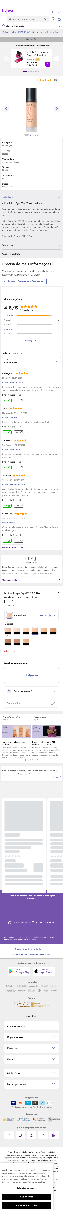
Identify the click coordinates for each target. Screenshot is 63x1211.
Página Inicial (8, 32)
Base (57, 32)
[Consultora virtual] (53, 19)
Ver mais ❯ (57, 777)
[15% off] (8, 630)
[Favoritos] (59, 12)
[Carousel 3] (30, 760)
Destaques (12, 1048)
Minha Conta (13, 1073)
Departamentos (15, 1037)
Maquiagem (39, 32)
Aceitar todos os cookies (26, 1205)
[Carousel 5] (35, 760)
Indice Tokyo (24, 32)
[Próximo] (56, 58)
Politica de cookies (36, 1181)
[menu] (4, 19)
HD (3, 178)
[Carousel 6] (37, 760)
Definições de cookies (27, 1188)
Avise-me (31, 675)
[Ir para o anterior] (6, 109)
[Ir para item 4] (33, 71)
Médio (5, 153)
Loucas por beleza (16, 1084)
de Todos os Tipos (10, 161)
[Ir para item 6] (38, 71)
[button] (47, 64)
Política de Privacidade (27, 939)
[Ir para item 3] (31, 71)
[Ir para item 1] (25, 71)
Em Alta (11, 1059)
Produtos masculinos (45, 922)
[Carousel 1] (25, 760)
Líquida (5, 170)
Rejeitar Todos (26, 1196)
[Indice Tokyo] (11, 605)
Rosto (49, 32)
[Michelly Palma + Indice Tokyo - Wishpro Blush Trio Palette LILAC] (19, 59)
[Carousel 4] (32, 760)
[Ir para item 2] (28, 71)
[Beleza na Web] (7, 11)
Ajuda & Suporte (16, 1026)
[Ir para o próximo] (57, 109)
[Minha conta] (53, 12)
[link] (31, 58)
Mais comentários (10, 547)
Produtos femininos (21, 922)
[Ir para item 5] (36, 71)
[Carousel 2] (28, 760)
